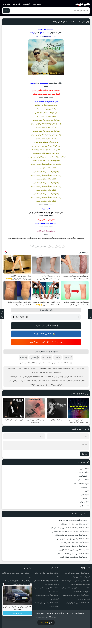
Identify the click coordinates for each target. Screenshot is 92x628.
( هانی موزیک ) (70, 368)
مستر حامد (44, 622)
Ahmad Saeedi (42, 36)
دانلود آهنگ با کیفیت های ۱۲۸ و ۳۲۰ (72, 380)
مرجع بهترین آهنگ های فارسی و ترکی (49, 384)
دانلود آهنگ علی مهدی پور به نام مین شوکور (72, 553)
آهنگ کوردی (83, 476)
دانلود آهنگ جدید (44, 362)
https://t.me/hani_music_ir (46, 223)
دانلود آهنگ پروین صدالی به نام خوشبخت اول (71, 535)
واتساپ (33, 357)
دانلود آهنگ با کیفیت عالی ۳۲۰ (45, 325)
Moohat (52, 36)
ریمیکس (84, 494)
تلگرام (22, 357)
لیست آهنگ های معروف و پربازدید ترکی (44, 341)
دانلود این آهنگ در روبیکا (43, 333)
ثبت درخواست (17, 613)
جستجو (6, 10)
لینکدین (45, 357)
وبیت (38, 617)
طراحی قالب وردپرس (48, 617)
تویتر (56, 357)
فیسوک (66, 357)
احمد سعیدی (49, 29)
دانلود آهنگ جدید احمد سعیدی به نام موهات (69, 21)
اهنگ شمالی (82, 479)
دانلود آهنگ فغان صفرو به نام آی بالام (74, 524)
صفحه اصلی (37, 4)
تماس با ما (6, 4)
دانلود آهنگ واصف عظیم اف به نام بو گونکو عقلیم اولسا (68, 527)
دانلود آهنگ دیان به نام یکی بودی (77, 602)
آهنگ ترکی (26, 4)
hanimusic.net (45, 368)
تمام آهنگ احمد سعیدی (60, 362)
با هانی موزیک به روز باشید (41, 372)
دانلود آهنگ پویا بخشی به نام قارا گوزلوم (73, 557)
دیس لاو (84, 487)
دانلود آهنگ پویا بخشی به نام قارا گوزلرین (73, 549)
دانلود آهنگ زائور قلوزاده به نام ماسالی (74, 542)
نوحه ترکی (83, 502)
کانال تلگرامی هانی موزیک (46, 219)
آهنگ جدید (83, 472)
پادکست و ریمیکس (80, 483)
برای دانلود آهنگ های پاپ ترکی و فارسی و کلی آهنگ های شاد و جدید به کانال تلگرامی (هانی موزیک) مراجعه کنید (46, 376)
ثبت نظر (84, 454)
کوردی (85, 498)
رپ (86, 490)
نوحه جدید (83, 505)
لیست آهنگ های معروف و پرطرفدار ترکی (73, 520)
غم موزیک (16, 4)
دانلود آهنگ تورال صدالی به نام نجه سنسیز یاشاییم (69, 531)
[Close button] (31, 584)
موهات (40, 29)
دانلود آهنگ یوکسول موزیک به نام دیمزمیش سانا (70, 538)
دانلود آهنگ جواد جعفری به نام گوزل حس (73, 546)
